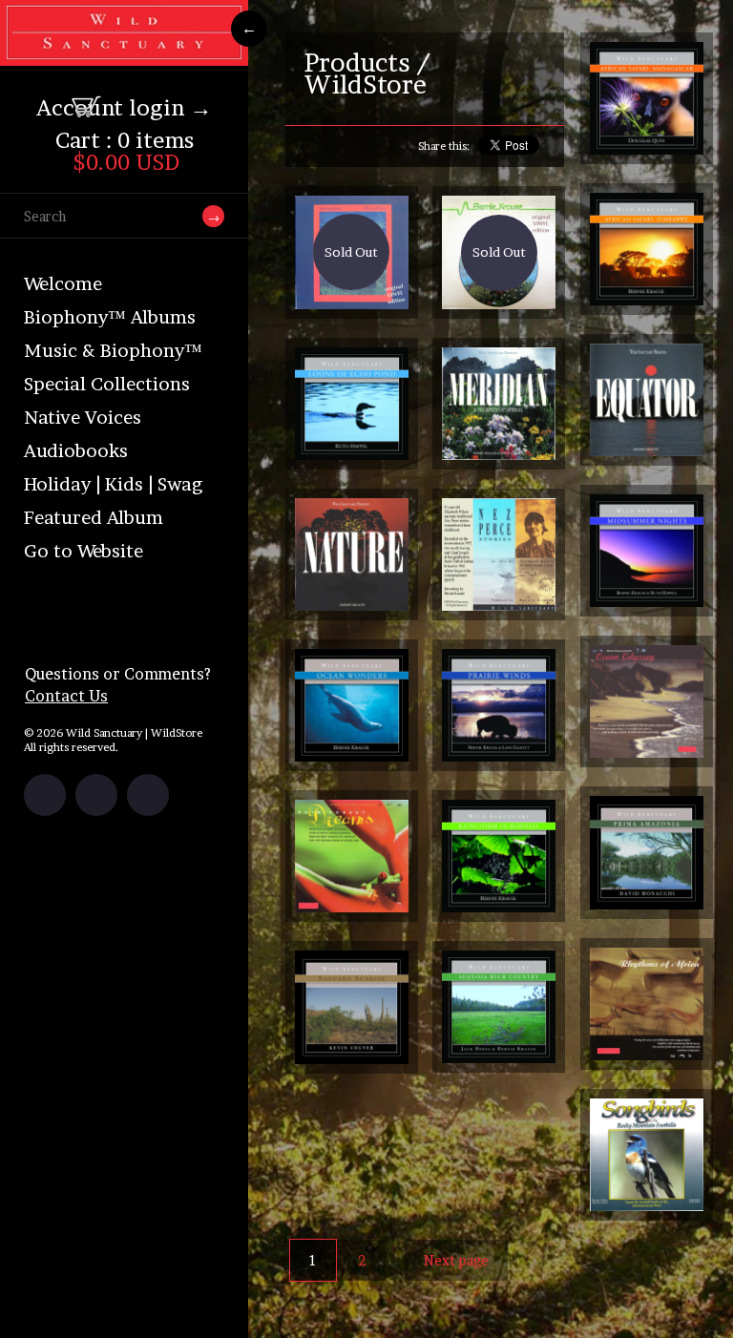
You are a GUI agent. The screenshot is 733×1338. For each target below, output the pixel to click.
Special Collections (107, 384)
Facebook (45, 795)
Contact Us (66, 695)
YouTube (148, 795)
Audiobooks (76, 451)
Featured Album (93, 518)
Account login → (124, 107)
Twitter (96, 795)
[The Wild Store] (124, 53)
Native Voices (82, 418)
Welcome (63, 284)
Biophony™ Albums (110, 317)
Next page (456, 1260)
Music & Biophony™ (113, 351)
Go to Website (83, 551)
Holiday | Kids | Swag (113, 484)
